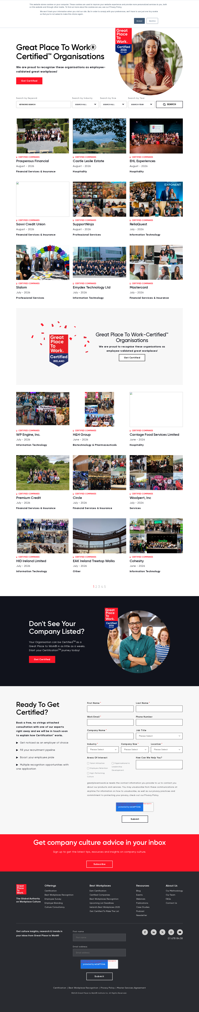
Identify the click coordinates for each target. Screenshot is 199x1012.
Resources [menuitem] (142, 885)
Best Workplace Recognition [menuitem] (83, 988)
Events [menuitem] (139, 895)
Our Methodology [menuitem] (174, 891)
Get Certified (29, 80)
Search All (81, 104)
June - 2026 (95, 438)
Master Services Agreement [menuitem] (131, 988)
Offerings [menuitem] (50, 885)
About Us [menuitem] (171, 885)
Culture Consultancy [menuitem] (55, 907)
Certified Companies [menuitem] (100, 895)
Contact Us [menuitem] (171, 903)
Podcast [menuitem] (140, 911)
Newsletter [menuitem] (141, 915)
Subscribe (100, 864)
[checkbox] (110, 770)
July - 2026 (145, 227)
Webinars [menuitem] (140, 899)
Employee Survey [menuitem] (53, 899)
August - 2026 (36, 164)
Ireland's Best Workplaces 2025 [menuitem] (105, 907)
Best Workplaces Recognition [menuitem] (59, 895)
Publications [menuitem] (142, 903)
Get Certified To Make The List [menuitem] (104, 911)
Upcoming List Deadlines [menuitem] (102, 903)
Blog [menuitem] (138, 891)
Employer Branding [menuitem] (54, 903)
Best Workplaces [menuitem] (100, 885)
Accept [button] (139, 21)
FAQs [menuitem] (168, 899)
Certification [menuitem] (51, 891)
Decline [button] (152, 21)
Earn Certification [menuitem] (98, 891)
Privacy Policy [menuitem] (108, 988)
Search (171, 104)
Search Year (137, 104)
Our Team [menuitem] (170, 895)
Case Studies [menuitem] (142, 907)
